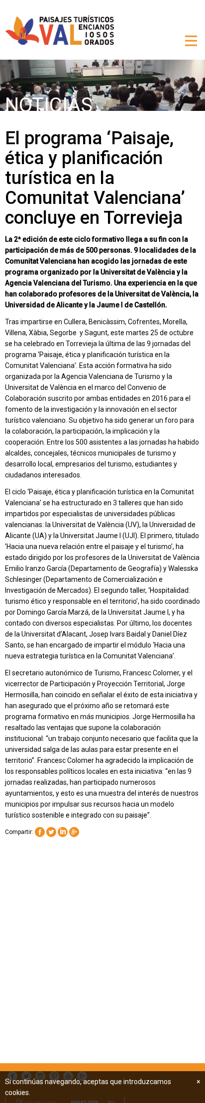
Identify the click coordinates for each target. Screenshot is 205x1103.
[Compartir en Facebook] (40, 832)
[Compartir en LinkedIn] (63, 832)
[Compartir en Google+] (74, 832)
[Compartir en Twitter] (51, 832)
